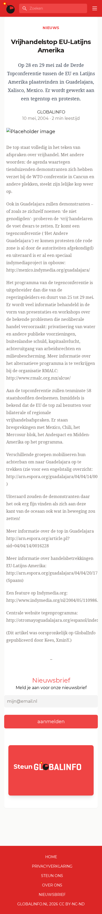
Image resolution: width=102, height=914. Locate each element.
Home (51, 856)
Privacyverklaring (52, 866)
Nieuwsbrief (52, 894)
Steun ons (52, 875)
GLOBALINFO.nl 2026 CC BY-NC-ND (51, 904)
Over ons (52, 885)
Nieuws (51, 27)
